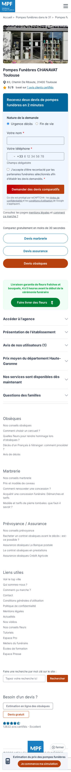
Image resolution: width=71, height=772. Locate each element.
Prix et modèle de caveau (19, 483)
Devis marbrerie (35, 238)
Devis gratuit (16, 714)
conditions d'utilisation (41, 200)
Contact (8, 595)
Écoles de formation (15, 648)
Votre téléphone (28, 148)
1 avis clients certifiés (40, 87)
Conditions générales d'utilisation (23, 600)
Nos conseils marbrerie (17, 478)
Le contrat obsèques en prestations (25, 550)
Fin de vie (46, 124)
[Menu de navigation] (65, 6)
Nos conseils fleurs (14, 627)
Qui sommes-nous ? (15, 584)
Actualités (9, 616)
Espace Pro (10, 637)
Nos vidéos (10, 621)
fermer (59, 747)
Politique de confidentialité (19, 605)
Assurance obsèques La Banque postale (28, 545)
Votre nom (24, 133)
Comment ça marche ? (17, 589)
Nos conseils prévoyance (18, 530)
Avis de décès (11, 454)
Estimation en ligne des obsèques (29, 706)
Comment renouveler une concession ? (27, 488)
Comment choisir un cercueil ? (21, 430)
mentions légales (39, 212)
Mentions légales (13, 611)
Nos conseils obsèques (17, 425)
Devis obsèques (35, 263)
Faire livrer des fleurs (38, 302)
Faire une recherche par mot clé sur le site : (29, 671)
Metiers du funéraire (15, 643)
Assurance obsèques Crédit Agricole (25, 555)
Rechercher (59, 678)
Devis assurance (35, 251)
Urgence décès (21, 124)
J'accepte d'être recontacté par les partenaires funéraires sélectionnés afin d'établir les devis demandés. (31, 174)
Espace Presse (12, 653)
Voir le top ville (12, 579)
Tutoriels (8, 632)
